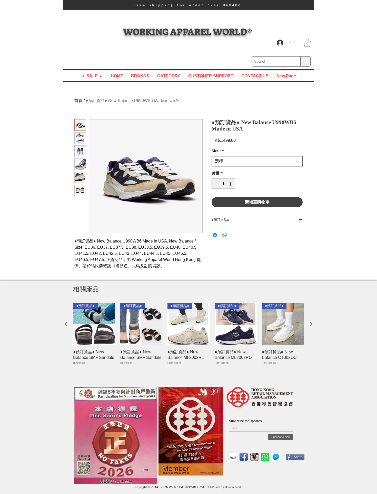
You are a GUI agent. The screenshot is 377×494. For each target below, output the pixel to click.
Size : (218, 151)
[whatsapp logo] (265, 457)
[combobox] (257, 161)
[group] (188, 340)
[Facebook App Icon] (244, 457)
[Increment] (230, 184)
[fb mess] (276, 457)
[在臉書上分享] (215, 235)
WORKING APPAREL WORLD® (187, 32)
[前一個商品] (66, 324)
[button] (188, 5)
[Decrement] (216, 184)
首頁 (78, 100)
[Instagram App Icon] (254, 457)
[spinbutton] (223, 184)
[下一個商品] (311, 324)
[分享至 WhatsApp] (225, 235)
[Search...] (305, 61)
